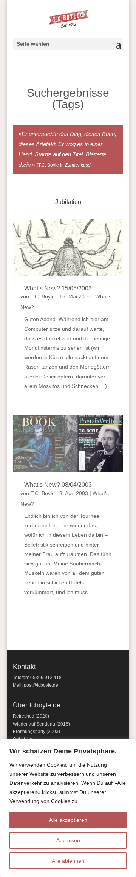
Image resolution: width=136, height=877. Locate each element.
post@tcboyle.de (41, 685)
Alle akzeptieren (68, 820)
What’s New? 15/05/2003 (58, 288)
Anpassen (68, 840)
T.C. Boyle (43, 296)
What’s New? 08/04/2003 (58, 485)
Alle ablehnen (68, 861)
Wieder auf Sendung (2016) (41, 724)
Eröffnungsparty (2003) (36, 731)
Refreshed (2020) (31, 716)
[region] (68, 808)
